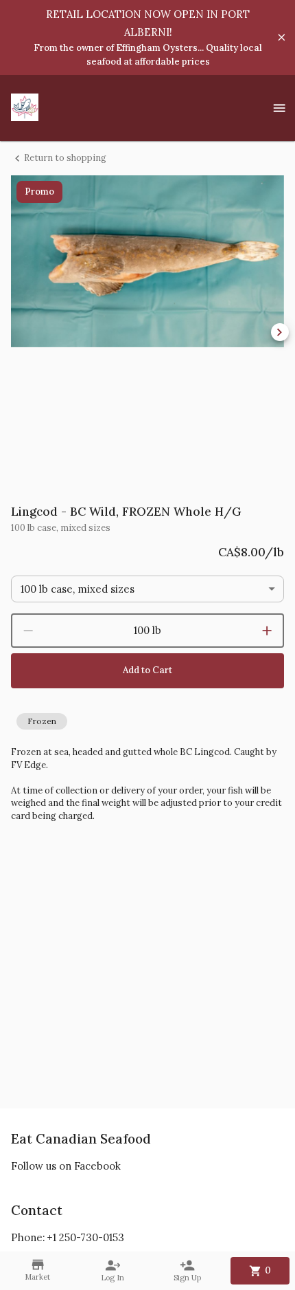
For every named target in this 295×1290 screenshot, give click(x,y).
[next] (280, 332)
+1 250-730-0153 (85, 1237)
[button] (41, 721)
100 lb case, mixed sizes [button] (77, 588)
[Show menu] (279, 108)
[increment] (267, 630)
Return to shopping (65, 158)
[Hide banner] (282, 37)
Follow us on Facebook (66, 1165)
